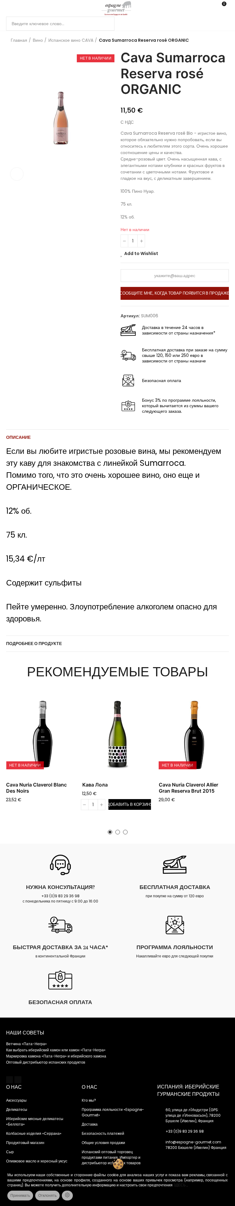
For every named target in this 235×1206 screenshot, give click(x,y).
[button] (110, 832)
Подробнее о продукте (34, 643)
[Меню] (9, 8)
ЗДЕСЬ (180, 1185)
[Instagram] (17, 1079)
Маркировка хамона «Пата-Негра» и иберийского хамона (56, 1056)
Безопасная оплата (60, 1002)
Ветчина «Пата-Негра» (26, 1043)
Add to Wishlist (141, 253)
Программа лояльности (174, 947)
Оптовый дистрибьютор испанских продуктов (45, 1062)
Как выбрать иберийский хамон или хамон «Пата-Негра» (56, 1050)
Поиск (104, 24)
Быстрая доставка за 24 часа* (60, 947)
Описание (18, 437)
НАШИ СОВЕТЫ (25, 1033)
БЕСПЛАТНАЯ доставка (175, 887)
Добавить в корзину (129, 804)
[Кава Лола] (117, 735)
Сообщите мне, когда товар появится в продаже (175, 293)
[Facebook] (9, 1079)
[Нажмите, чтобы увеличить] (17, 174)
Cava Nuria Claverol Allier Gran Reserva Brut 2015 (188, 788)
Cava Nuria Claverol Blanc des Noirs (36, 788)
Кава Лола (95, 785)
